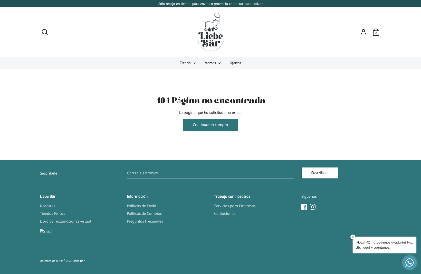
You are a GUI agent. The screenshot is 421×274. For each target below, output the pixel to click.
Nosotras (47, 206)
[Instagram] (313, 206)
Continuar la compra (210, 124)
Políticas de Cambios (144, 213)
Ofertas (235, 63)
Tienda (185, 63)
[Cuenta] (363, 30)
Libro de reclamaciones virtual (65, 221)
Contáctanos (224, 213)
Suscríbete (319, 172)
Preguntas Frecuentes (145, 221)
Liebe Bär (48, 196)
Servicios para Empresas (235, 206)
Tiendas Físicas (52, 213)
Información (137, 196)
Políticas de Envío (141, 206)
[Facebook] (304, 206)
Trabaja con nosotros (232, 196)
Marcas (211, 63)
